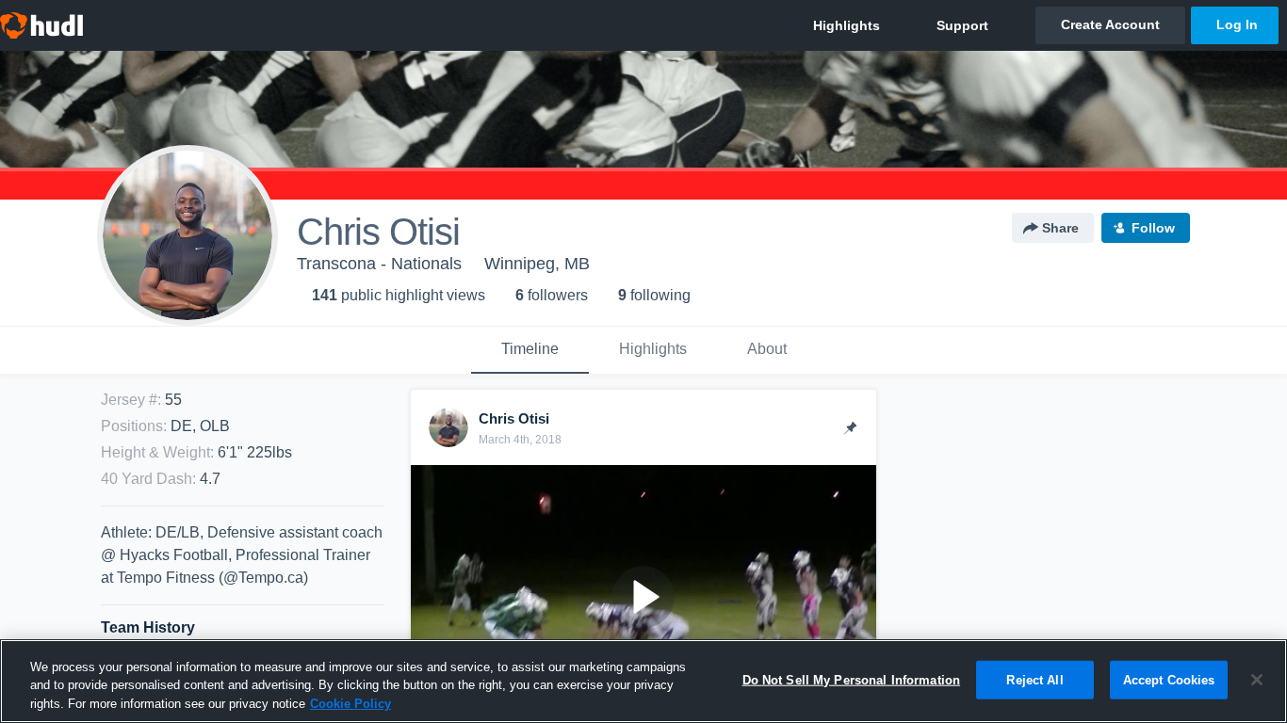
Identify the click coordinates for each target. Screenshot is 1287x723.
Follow (1153, 227)
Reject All (1034, 679)
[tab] (530, 350)
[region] (643, 681)
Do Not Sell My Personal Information (851, 679)
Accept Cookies (1169, 679)
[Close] (1257, 679)
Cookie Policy (350, 704)
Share (1060, 227)
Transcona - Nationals (379, 263)
